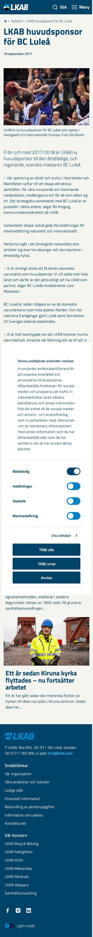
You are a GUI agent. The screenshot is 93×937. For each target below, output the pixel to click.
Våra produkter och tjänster (27, 782)
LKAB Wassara (16, 885)
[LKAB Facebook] (7, 910)
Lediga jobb (14, 790)
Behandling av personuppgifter (30, 807)
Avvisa (46, 578)
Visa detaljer (61, 535)
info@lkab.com (60, 753)
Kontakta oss (15, 823)
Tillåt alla (46, 550)
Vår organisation (18, 774)
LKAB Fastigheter (19, 852)
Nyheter (16, 21)
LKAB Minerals (17, 877)
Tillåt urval (46, 563)
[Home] (5, 21)
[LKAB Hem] (16, 7)
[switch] (73, 486)
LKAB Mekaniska (18, 868)
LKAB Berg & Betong (21, 844)
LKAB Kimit (14, 860)
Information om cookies (24, 815)
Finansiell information (22, 799)
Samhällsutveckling (20, 893)
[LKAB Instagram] (18, 910)
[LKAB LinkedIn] (28, 910)
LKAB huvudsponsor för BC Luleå (49, 21)
